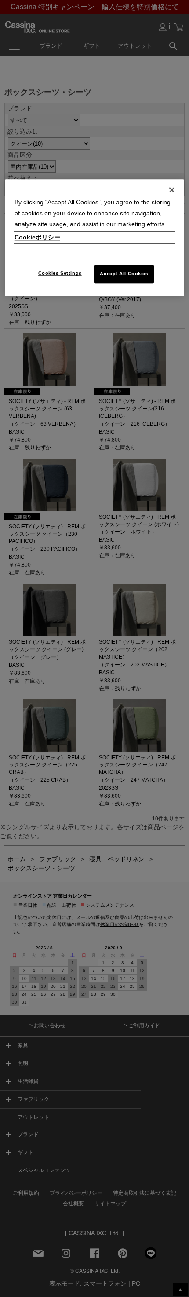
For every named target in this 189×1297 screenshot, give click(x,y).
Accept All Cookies (124, 274)
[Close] (172, 190)
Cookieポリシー (37, 237)
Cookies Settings (60, 273)
